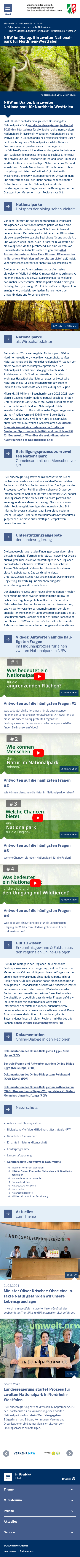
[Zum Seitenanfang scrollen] (72, 1550)
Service (9, 1532)
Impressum (10, 1551)
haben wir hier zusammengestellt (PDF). (39, 1023)
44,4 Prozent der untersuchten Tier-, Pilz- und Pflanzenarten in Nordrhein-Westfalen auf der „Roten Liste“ (39, 254)
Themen (9, 1489)
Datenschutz (26, 1551)
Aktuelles (10, 1522)
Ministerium (13, 1500)
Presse (9, 1511)
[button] (7, 1454)
